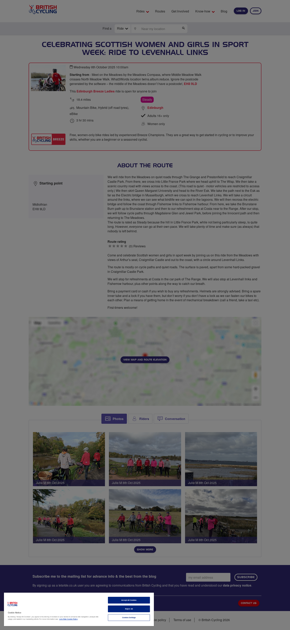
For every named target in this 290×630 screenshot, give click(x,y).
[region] (79, 609)
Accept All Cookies (129, 600)
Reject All (129, 609)
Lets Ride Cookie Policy (68, 619)
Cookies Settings (129, 617)
